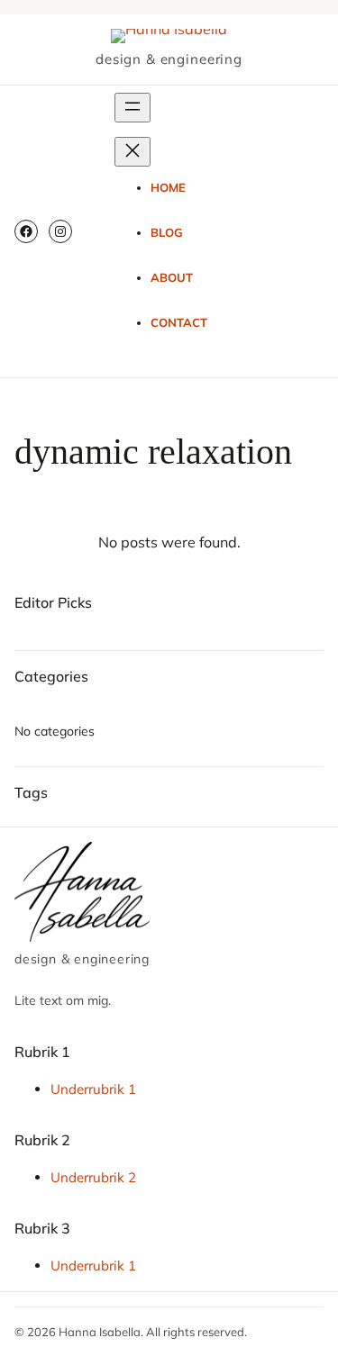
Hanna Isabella (100, 1331)
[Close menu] (132, 152)
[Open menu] (132, 107)
